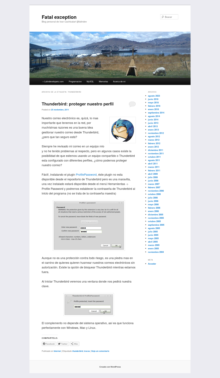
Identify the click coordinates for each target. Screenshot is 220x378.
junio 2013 (153, 122)
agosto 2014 (154, 116)
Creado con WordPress (110, 366)
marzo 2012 (153, 139)
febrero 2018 (154, 105)
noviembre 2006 (156, 190)
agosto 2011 (154, 160)
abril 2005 (153, 241)
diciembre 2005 (155, 214)
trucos (87, 351)
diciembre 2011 (155, 150)
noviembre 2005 (156, 217)
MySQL (90, 81)
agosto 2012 (154, 136)
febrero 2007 (154, 187)
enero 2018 (153, 109)
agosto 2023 (154, 95)
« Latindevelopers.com (53, 81)
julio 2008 (153, 177)
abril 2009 (153, 173)
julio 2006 (153, 197)
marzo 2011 (153, 166)
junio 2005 (153, 234)
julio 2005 (153, 231)
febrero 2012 (154, 143)
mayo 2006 (153, 204)
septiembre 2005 (156, 224)
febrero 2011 (154, 170)
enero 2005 (153, 248)
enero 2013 (153, 129)
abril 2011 (153, 163)
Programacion (75, 81)
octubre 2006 (154, 194)
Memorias (103, 81)
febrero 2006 (154, 207)
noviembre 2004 (156, 251)
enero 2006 (153, 211)
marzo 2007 (153, 183)
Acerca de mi (119, 81)
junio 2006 (153, 201)
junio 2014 (153, 119)
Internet (57, 351)
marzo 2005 (153, 245)
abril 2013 (153, 126)
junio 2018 (153, 99)
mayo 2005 (153, 238)
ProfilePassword (86, 174)
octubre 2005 (154, 221)
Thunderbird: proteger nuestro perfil (78, 104)
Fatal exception (59, 16)
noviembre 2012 (156, 133)
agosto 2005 (154, 228)
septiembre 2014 (156, 112)
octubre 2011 (154, 156)
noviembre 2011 (156, 153)
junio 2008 (153, 180)
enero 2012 (153, 146)
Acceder (152, 263)
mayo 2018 (153, 102)
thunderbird (77, 351)
